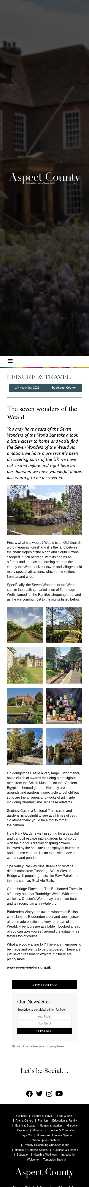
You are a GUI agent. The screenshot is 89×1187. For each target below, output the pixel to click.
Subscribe (44, 1031)
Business (21, 1115)
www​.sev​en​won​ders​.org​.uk (29, 967)
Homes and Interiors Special (54, 1135)
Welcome (33, 1159)
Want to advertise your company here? (39, 1046)
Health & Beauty (25, 1125)
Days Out (26, 1135)
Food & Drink (65, 1115)
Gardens (72, 1125)
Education (23, 1154)
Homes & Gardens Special (31, 1149)
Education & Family (64, 1120)
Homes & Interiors (51, 1125)
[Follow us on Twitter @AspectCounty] (39, 1094)
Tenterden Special (54, 1159)
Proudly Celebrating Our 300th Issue (46, 1144)
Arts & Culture (24, 1120)
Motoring (38, 1130)
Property (22, 1130)
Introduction (68, 1154)
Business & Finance (65, 1149)
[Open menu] (10, 361)
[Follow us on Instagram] (49, 1094)
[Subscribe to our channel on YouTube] (59, 1094)
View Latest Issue (44, 984)
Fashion (43, 1120)
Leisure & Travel (42, 1115)
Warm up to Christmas (46, 1140)
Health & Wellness (45, 1154)
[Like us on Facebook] (29, 1094)
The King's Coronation (61, 1130)
